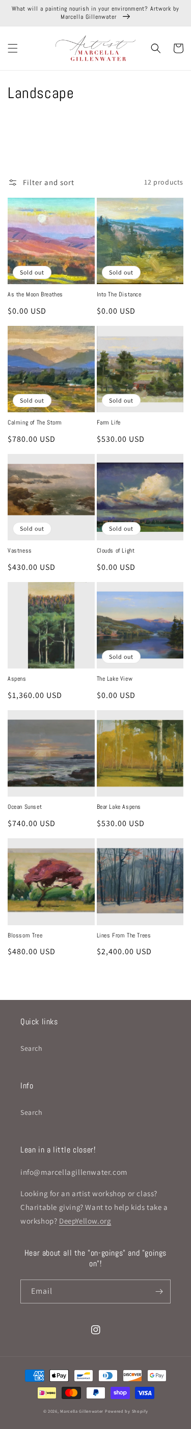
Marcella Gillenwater (81, 1411)
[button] (13, 48)
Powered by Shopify (126, 1411)
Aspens (17, 679)
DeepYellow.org (85, 1221)
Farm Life (109, 423)
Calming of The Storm (35, 423)
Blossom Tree (25, 935)
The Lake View (115, 679)
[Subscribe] (159, 1291)
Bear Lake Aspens (119, 807)
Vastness (20, 551)
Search (31, 1048)
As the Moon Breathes (35, 294)
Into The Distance (119, 294)
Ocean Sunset (25, 807)
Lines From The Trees (124, 935)
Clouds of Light (116, 551)
